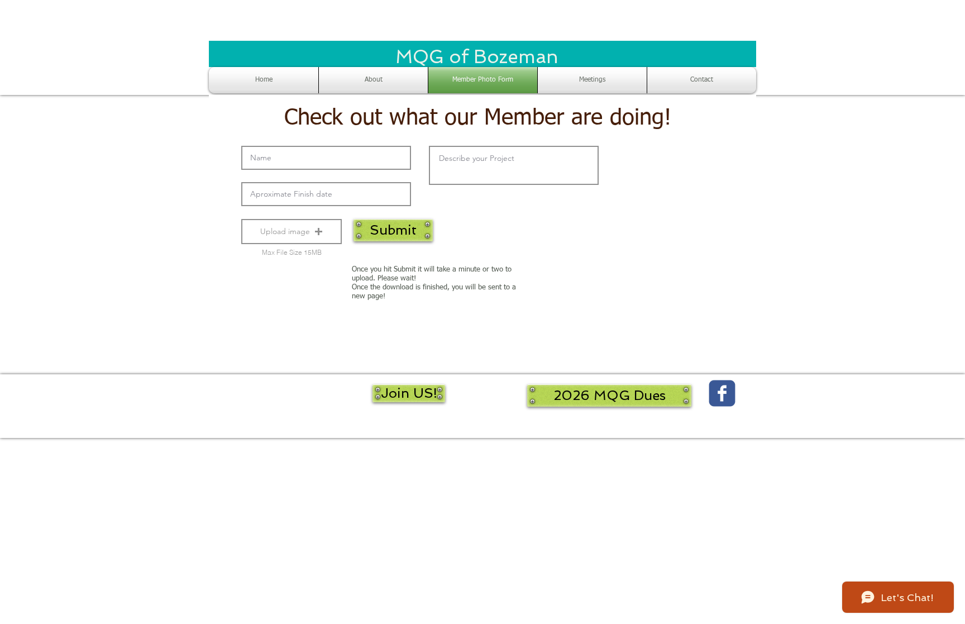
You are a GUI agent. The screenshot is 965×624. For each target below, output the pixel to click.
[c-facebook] (722, 393)
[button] (291, 231)
